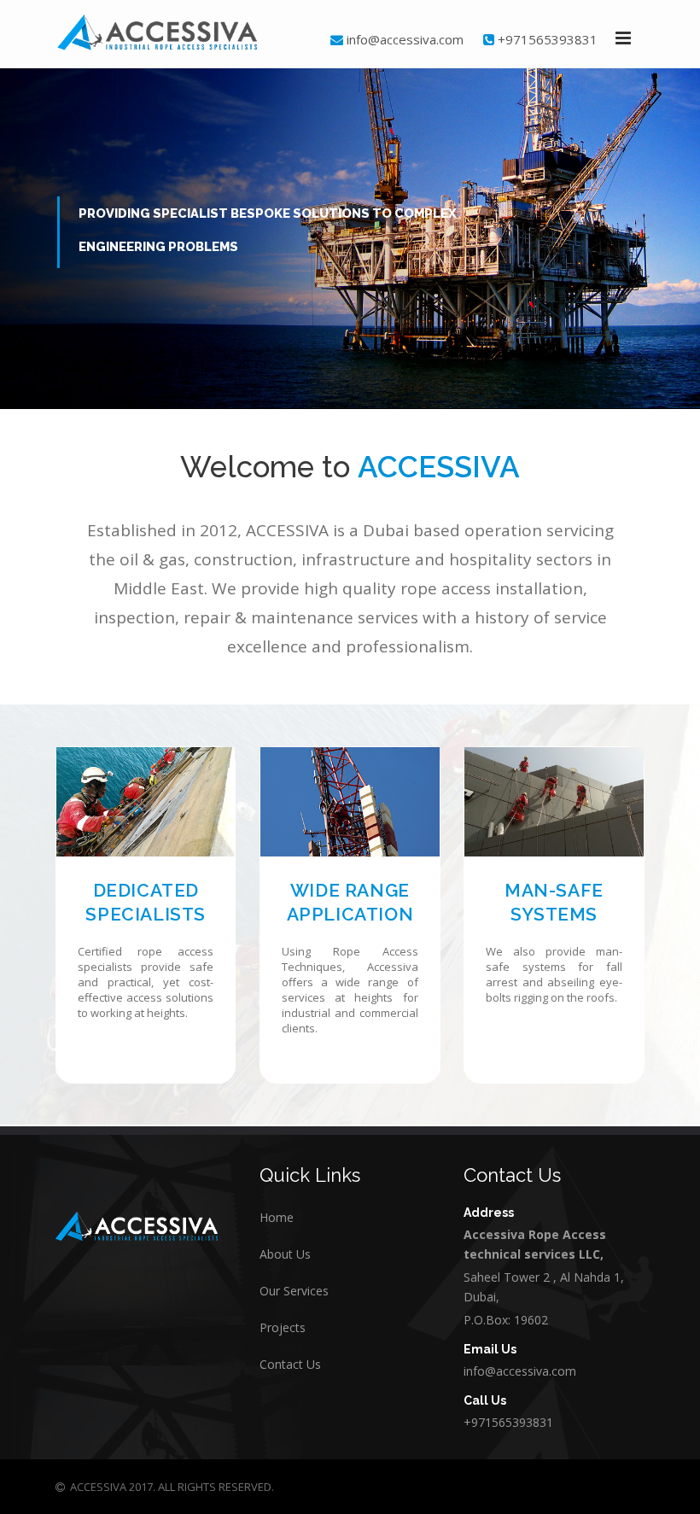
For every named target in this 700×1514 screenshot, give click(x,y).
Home (277, 1217)
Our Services (294, 1291)
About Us (285, 1254)
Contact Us (290, 1364)
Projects (283, 1327)
